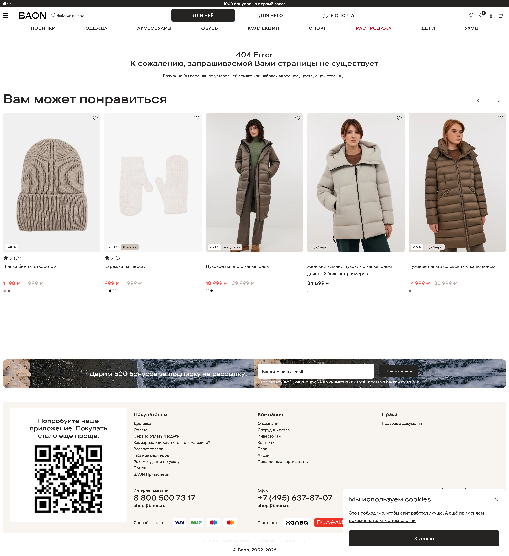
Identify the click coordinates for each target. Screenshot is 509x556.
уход (471, 28)
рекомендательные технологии (382, 520)
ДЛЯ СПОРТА (338, 15)
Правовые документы (402, 423)
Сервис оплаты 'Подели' (157, 436)
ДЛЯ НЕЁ (203, 15)
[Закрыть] (496, 499)
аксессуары (154, 28)
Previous (479, 100)
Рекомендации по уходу (157, 461)
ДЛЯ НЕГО (271, 15)
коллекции (263, 28)
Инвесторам (269, 436)
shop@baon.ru (150, 505)
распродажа (374, 28)
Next (497, 100)
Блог (262, 448)
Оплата (140, 429)
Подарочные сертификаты (283, 461)
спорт (317, 28)
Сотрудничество (274, 429)
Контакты (266, 442)
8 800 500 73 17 (164, 497)
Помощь (141, 467)
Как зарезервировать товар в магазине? (172, 442)
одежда (96, 28)
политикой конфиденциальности (388, 381)
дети (428, 28)
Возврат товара (148, 448)
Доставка (142, 423)
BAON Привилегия (151, 474)
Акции (263, 455)
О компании (269, 423)
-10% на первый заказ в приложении (254, 3)
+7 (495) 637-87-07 (295, 497)
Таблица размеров (151, 455)
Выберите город (63, 15)
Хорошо (424, 538)
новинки (43, 28)
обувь (209, 28)
